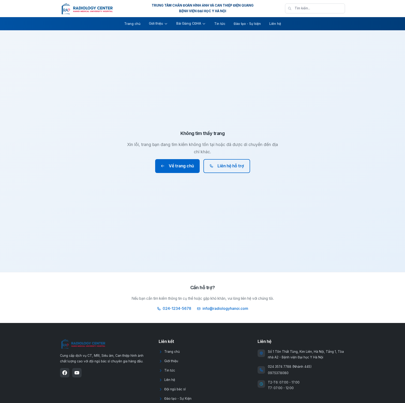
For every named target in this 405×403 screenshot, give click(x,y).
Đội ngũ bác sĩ (175, 389)
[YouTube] (77, 372)
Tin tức (219, 24)
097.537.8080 (278, 373)
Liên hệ (275, 24)
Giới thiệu (156, 23)
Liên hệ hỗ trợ (231, 165)
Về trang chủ (181, 165)
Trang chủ (132, 24)
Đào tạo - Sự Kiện (177, 398)
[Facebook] (64, 372)
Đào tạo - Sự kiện (247, 24)
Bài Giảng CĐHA (188, 23)
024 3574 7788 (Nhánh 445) (289, 366)
